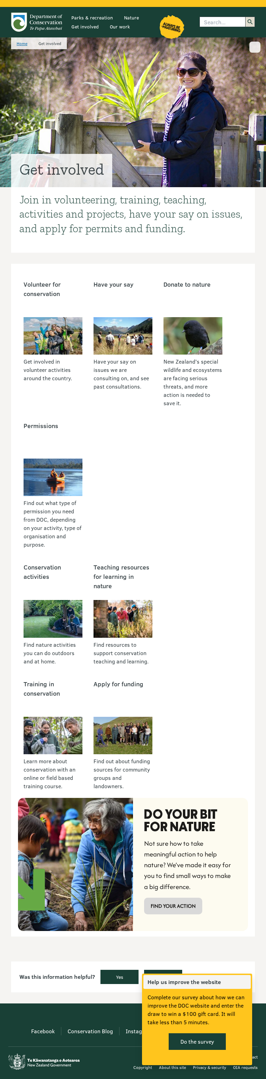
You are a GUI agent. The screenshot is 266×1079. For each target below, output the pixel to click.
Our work (120, 26)
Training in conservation (42, 688)
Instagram (139, 1031)
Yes (119, 977)
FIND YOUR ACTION (173, 906)
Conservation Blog (90, 1031)
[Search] (250, 22)
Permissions (41, 425)
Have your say (113, 284)
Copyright (142, 1067)
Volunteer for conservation (42, 289)
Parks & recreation (92, 17)
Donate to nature (187, 284)
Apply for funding (118, 684)
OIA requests (245, 1067)
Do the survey (197, 1041)
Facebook (43, 1031)
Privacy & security (209, 1067)
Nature (131, 17)
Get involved (85, 26)
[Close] (245, 982)
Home (22, 43)
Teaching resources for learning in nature (121, 576)
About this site (172, 1067)
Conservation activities (42, 572)
